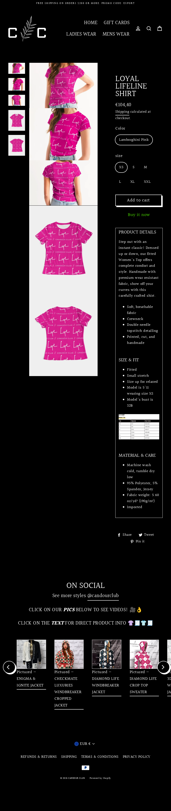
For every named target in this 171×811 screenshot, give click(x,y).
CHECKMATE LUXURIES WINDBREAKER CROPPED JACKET (68, 692)
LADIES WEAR (81, 34)
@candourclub (103, 596)
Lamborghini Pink (134, 140)
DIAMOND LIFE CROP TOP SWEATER (143, 685)
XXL (147, 182)
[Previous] (9, 667)
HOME (90, 23)
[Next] (163, 667)
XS (121, 167)
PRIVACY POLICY (136, 757)
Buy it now (139, 214)
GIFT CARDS (117, 23)
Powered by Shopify (100, 778)
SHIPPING (69, 757)
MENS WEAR (116, 34)
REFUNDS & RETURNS (39, 757)
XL (132, 182)
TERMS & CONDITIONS (100, 757)
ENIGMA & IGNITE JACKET (30, 682)
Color (120, 128)
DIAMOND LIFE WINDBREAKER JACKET (105, 685)
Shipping (122, 112)
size (118, 156)
